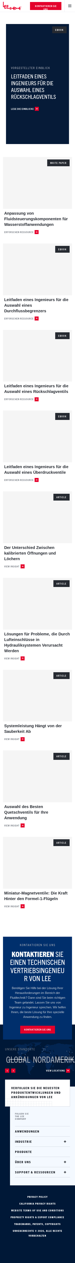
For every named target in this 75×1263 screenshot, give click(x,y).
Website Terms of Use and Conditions (37, 1210)
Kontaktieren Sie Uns (46, 7)
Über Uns (23, 1162)
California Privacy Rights (37, 1203)
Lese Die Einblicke (22, 108)
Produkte (23, 1152)
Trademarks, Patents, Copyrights (37, 1224)
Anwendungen (27, 1131)
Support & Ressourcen (35, 1172)
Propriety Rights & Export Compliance (37, 1217)
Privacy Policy (37, 1196)
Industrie (23, 1141)
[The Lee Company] (15, 6)
